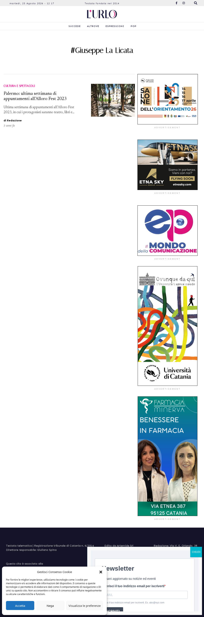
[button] (101, 572)
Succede (75, 26)
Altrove (93, 26)
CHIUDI (196, 552)
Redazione (14, 120)
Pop (133, 26)
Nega (50, 606)
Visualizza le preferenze (85, 606)
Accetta (20, 606)
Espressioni (115, 26)
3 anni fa (9, 125)
